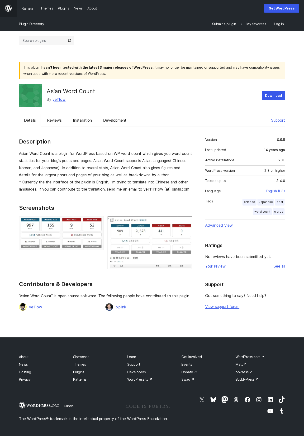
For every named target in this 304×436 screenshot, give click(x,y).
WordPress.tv (139, 379)
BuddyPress (247, 379)
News (23, 364)
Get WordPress (282, 8)
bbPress (244, 372)
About (23, 357)
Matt (241, 364)
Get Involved (191, 357)
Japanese (266, 202)
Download (273, 95)
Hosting (25, 372)
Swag (187, 379)
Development (114, 120)
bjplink (120, 307)
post (280, 202)
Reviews (54, 120)
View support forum (222, 306)
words (278, 211)
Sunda (69, 406)
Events (186, 364)
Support (278, 120)
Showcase (81, 357)
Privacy (25, 379)
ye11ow (59, 99)
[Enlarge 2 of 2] (185, 222)
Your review (215, 266)
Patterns (79, 379)
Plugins (78, 372)
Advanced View (219, 225)
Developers (136, 372)
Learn (131, 357)
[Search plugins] (69, 40)
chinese (249, 202)
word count (262, 211)
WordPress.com (250, 357)
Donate (189, 372)
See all (279, 266)
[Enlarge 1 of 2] (97, 222)
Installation (82, 120)
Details (30, 120)
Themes (79, 364)
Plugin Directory (31, 24)
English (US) (275, 191)
